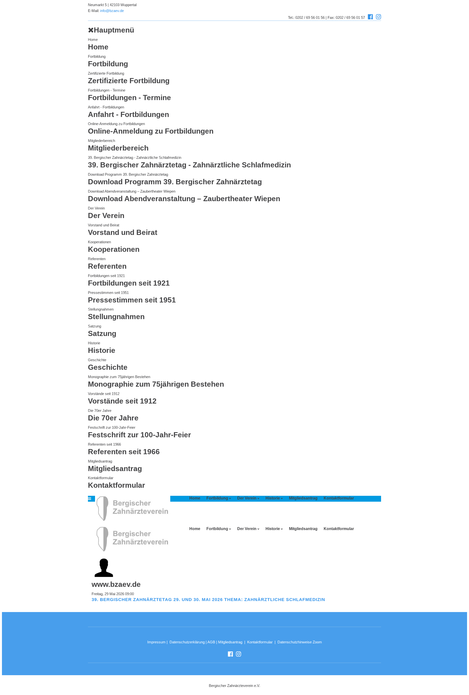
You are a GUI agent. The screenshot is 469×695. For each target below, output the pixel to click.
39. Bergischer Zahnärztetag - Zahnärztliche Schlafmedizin (134, 157)
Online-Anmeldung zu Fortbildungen (116, 124)
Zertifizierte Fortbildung (106, 73)
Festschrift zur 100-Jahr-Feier (111, 427)
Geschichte (97, 360)
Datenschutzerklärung (187, 642)
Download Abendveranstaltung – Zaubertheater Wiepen (131, 191)
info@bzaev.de (112, 11)
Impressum (156, 642)
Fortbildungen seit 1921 (106, 276)
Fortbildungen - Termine (106, 90)
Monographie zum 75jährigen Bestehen (119, 377)
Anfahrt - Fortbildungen (106, 107)
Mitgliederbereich (101, 141)
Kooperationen (99, 242)
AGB (211, 642)
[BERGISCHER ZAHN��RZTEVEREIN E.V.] (131, 508)
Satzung (94, 326)
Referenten (97, 259)
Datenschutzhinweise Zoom (299, 642)
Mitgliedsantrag (100, 461)
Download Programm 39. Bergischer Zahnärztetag (128, 174)
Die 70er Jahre (99, 410)
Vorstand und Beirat (103, 225)
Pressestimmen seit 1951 (108, 292)
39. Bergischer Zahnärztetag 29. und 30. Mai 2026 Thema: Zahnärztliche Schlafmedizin (208, 599)
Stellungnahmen (101, 309)
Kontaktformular (100, 478)
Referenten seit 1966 (104, 444)
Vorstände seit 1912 (103, 394)
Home (93, 39)
